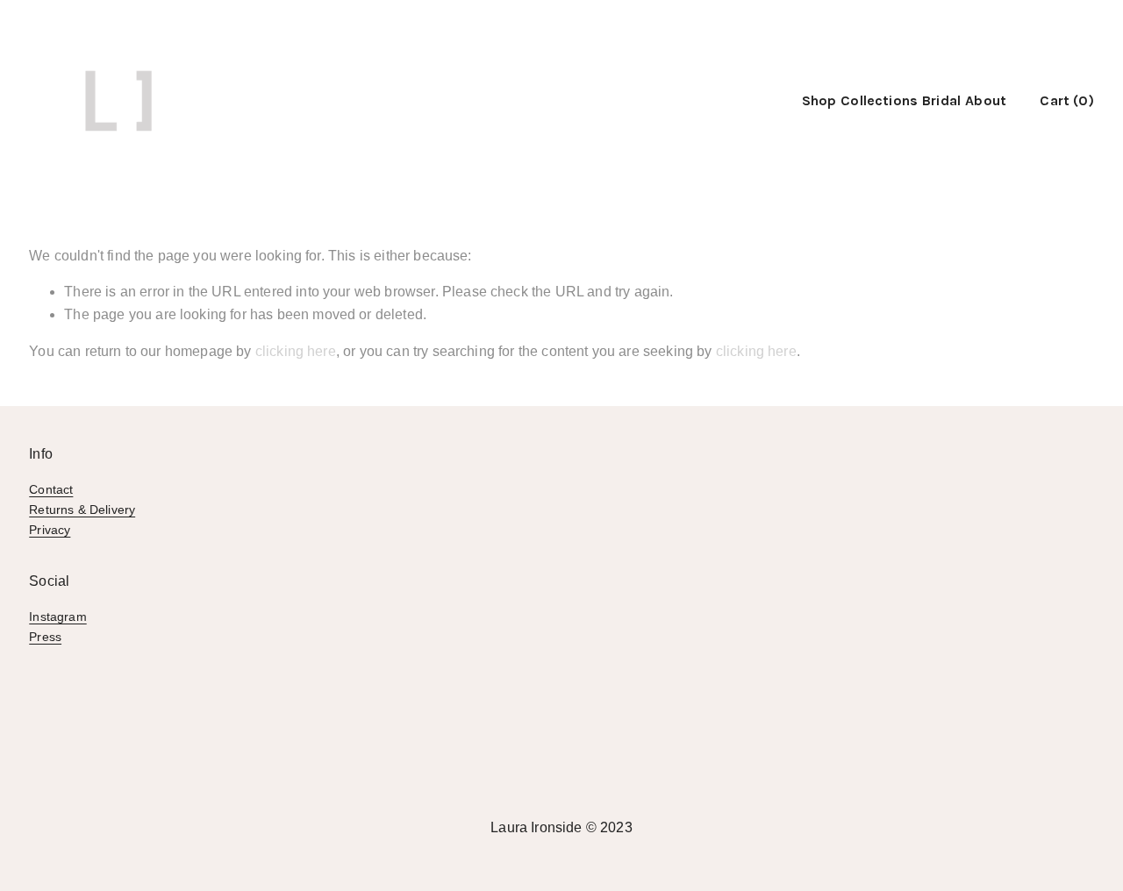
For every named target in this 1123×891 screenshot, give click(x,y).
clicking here (295, 351)
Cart (1066, 100)
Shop (819, 100)
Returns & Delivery (82, 510)
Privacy (49, 530)
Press (45, 637)
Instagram (57, 616)
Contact (51, 489)
